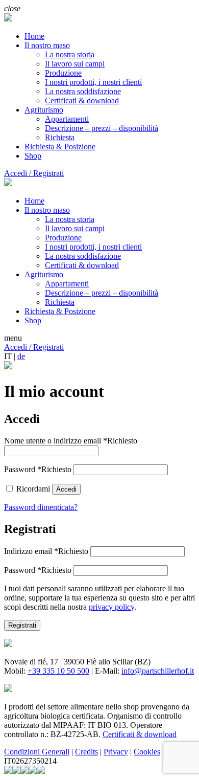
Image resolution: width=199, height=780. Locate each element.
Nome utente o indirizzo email (70, 440)
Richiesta (59, 137)
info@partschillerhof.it (157, 670)
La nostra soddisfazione (83, 91)
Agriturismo (43, 109)
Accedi (66, 489)
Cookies (147, 751)
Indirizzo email (46, 551)
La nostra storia (69, 54)
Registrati (22, 625)
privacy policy (111, 607)
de (21, 356)
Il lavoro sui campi (75, 63)
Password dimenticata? (41, 507)
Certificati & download (82, 100)
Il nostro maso (47, 45)
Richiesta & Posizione (59, 146)
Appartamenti (67, 119)
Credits (86, 751)
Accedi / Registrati (34, 173)
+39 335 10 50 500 (58, 670)
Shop (32, 155)
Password (37, 469)
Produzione (63, 73)
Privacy (116, 751)
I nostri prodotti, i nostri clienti (93, 82)
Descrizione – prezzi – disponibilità (101, 128)
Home (34, 36)
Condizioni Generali (36, 751)
